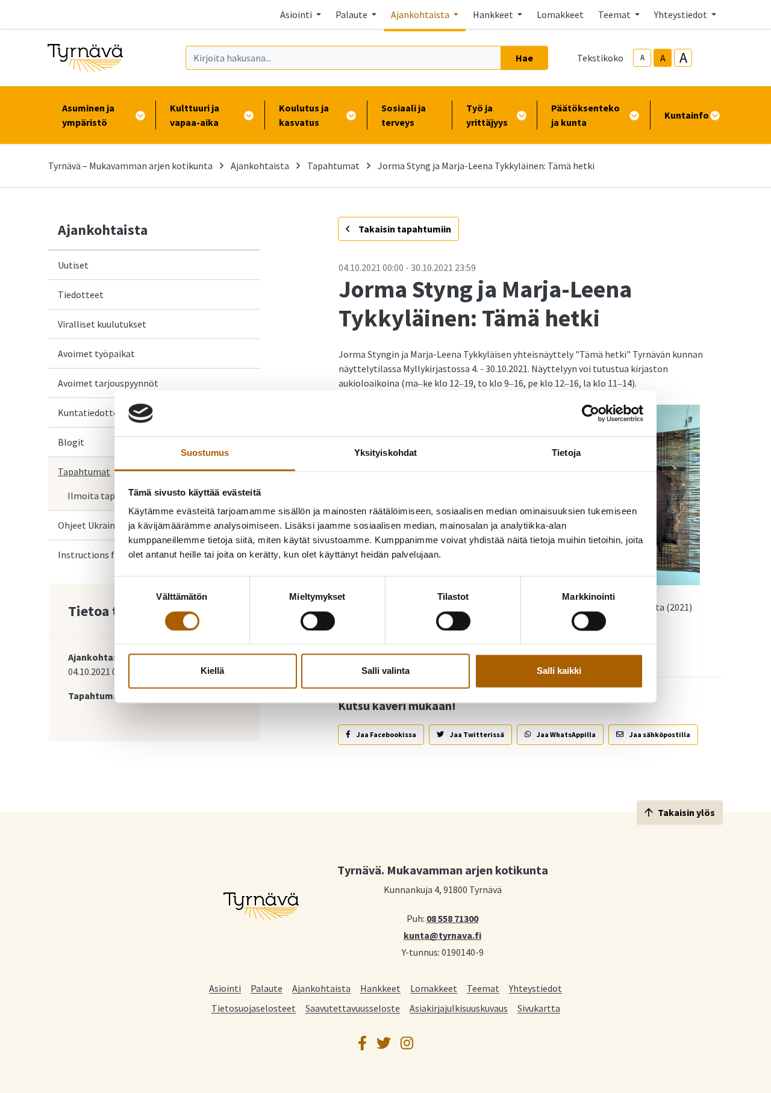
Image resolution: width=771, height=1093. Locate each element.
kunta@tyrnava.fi (442, 934)
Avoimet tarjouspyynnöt (108, 383)
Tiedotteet (81, 294)
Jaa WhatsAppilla (565, 734)
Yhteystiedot (535, 988)
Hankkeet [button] (494, 14)
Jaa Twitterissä (476, 734)
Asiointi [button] (297, 14)
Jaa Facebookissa (385, 734)
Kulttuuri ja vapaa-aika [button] (194, 115)
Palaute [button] (352, 14)
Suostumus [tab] (205, 453)
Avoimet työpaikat (96, 353)
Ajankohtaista (260, 166)
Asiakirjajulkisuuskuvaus (459, 1008)
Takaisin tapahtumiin (404, 229)
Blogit (71, 442)
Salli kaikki (559, 671)
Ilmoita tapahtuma (107, 496)
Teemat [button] (615, 14)
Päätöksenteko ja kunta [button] (585, 115)
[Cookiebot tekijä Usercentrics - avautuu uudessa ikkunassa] (590, 413)
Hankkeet (380, 988)
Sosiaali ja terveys (403, 115)
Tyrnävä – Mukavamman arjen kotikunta (130, 166)
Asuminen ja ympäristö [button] (88, 115)
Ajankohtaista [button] (421, 14)
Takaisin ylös (686, 812)
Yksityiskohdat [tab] (385, 453)
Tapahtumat (333, 166)
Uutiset (73, 265)
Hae (524, 58)
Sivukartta (538, 1008)
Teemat (483, 988)
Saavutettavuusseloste (352, 1008)
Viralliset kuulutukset (102, 324)
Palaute (266, 988)
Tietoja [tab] (566, 453)
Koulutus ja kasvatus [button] (304, 115)
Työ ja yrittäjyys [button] (487, 115)
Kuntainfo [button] (686, 115)
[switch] (318, 621)
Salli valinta (385, 671)
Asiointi (225, 988)
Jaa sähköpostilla (659, 734)
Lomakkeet (560, 14)
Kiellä (212, 671)
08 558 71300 (452, 917)
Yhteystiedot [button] (681, 14)
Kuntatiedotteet (92, 412)
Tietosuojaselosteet (253, 1008)
